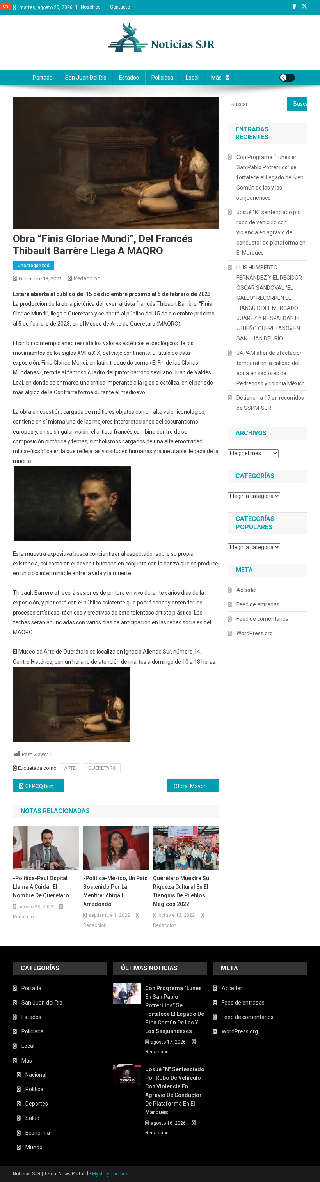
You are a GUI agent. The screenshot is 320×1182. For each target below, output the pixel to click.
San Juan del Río (86, 77)
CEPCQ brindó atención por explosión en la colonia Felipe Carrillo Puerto (44, 786)
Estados (129, 77)
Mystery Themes (110, 1174)
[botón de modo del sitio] (287, 78)
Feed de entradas (257, 604)
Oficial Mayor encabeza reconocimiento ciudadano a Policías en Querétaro (196, 786)
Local (192, 77)
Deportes (36, 1103)
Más (216, 77)
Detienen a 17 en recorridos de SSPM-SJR (270, 403)
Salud (32, 1118)
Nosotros (91, 7)
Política (34, 1089)
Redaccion (87, 278)
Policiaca (162, 77)
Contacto (120, 7)
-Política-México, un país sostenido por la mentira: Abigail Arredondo (115, 891)
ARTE (70, 768)
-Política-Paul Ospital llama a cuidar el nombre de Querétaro (41, 886)
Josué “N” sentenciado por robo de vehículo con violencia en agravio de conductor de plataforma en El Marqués (271, 232)
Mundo (34, 1147)
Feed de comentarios (262, 619)
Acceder (246, 590)
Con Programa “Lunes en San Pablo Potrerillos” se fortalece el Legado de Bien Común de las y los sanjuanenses (270, 177)
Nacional (35, 1075)
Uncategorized (34, 265)
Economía (37, 1133)
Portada (43, 77)
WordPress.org (254, 633)
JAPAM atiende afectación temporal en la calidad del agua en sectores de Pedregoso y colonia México (270, 368)
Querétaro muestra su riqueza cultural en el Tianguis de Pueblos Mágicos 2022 (181, 891)
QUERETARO (102, 768)
